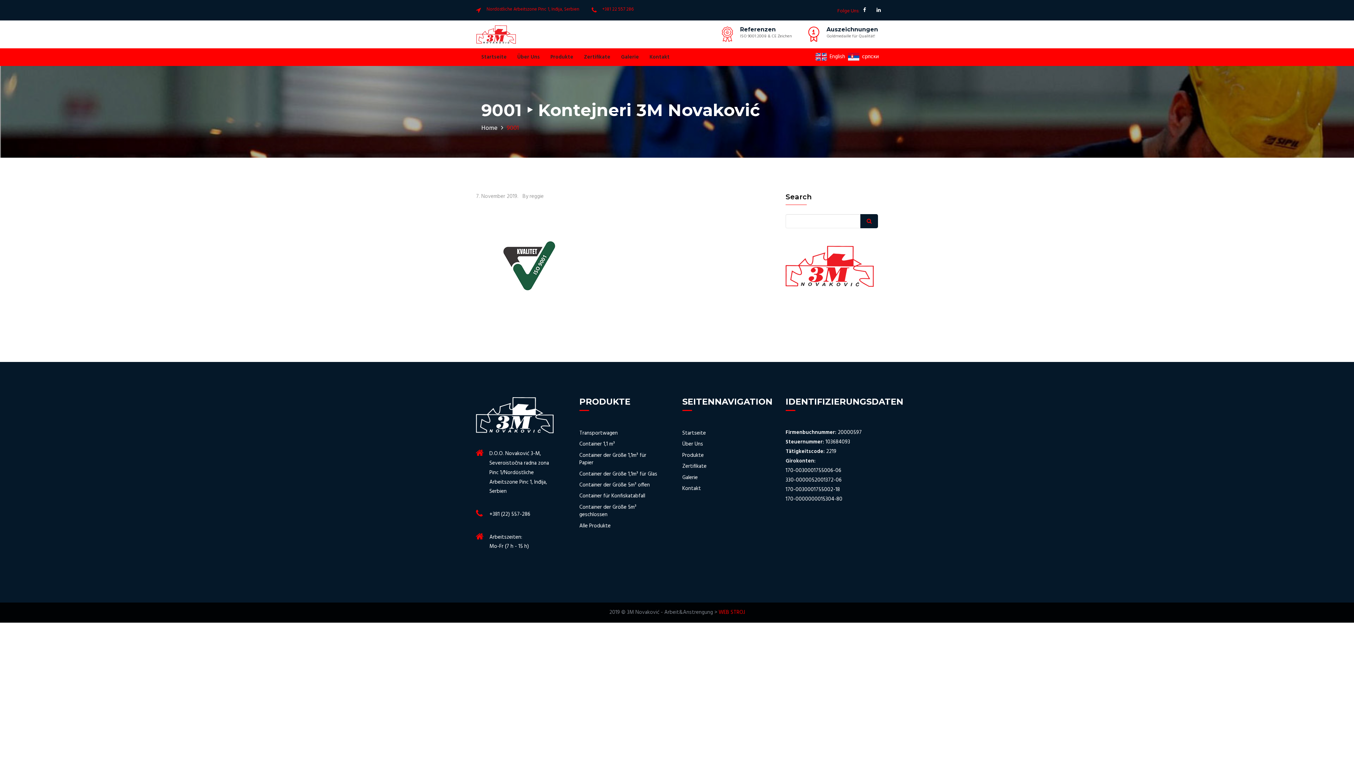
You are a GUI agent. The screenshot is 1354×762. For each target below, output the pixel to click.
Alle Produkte (595, 526)
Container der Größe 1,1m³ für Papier (612, 459)
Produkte (561, 57)
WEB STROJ (732, 612)
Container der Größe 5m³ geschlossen (607, 511)
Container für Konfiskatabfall (612, 496)
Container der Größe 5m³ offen (614, 485)
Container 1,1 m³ (597, 444)
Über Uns (528, 57)
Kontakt (659, 57)
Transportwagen (598, 433)
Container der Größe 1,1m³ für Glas (618, 474)
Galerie (630, 57)
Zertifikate (597, 57)
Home (489, 128)
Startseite (494, 57)
